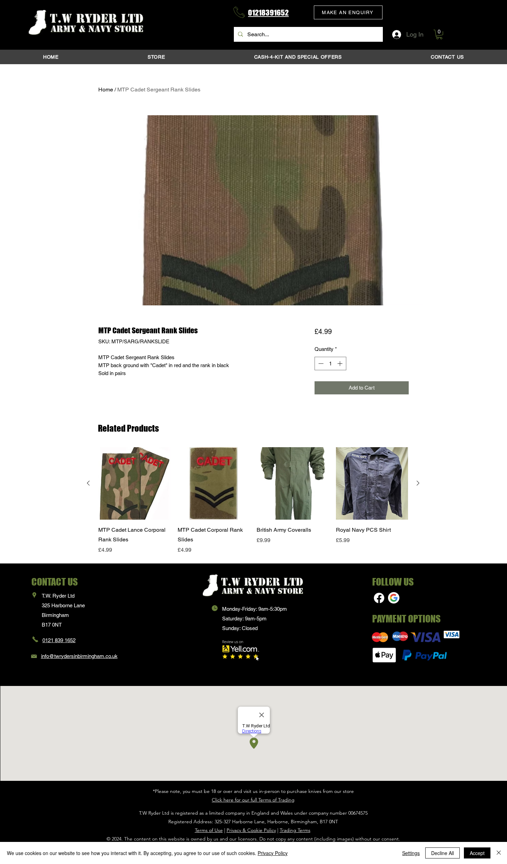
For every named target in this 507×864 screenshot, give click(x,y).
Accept (477, 853)
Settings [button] (411, 853)
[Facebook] (379, 598)
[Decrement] (320, 363)
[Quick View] (134, 483)
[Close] (499, 852)
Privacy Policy (273, 853)
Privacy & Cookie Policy (251, 830)
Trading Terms (295, 830)
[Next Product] (418, 483)
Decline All (442, 853)
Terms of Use (209, 830)
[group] (253, 500)
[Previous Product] (88, 483)
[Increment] (340, 363)
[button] (348, 12)
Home (105, 89)
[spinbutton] (330, 363)
